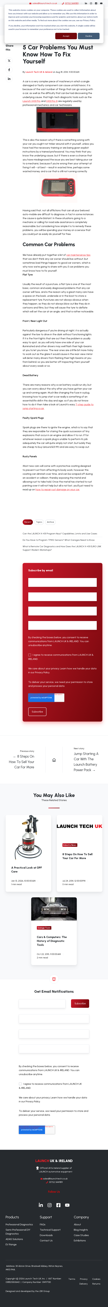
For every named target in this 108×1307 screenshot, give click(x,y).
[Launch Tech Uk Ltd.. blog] (54, 759)
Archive (50, 522)
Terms (71, 1279)
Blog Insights (81, 1229)
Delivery (83, 1283)
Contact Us (46, 1240)
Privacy (83, 1279)
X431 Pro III (52, 101)
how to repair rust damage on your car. (58, 489)
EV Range (11, 1244)
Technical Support (50, 1229)
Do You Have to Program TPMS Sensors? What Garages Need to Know (59, 540)
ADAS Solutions (14, 1239)
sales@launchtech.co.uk (44, 3)
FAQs (42, 1224)
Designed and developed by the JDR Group (28, 1291)
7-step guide (83, 404)
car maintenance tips (78, 254)
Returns (96, 1283)
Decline (89, 36)
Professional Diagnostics (19, 1224)
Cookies (96, 1279)
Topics (39, 522)
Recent (27, 522)
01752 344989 (56, 1182)
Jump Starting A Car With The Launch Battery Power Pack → (86, 762)
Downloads (46, 1235)
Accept (66, 36)
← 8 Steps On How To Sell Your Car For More (21, 761)
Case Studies (81, 1235)
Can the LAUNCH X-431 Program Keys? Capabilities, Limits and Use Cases (60, 533)
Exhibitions (80, 1240)
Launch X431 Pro (31, 101)
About (77, 1224)
